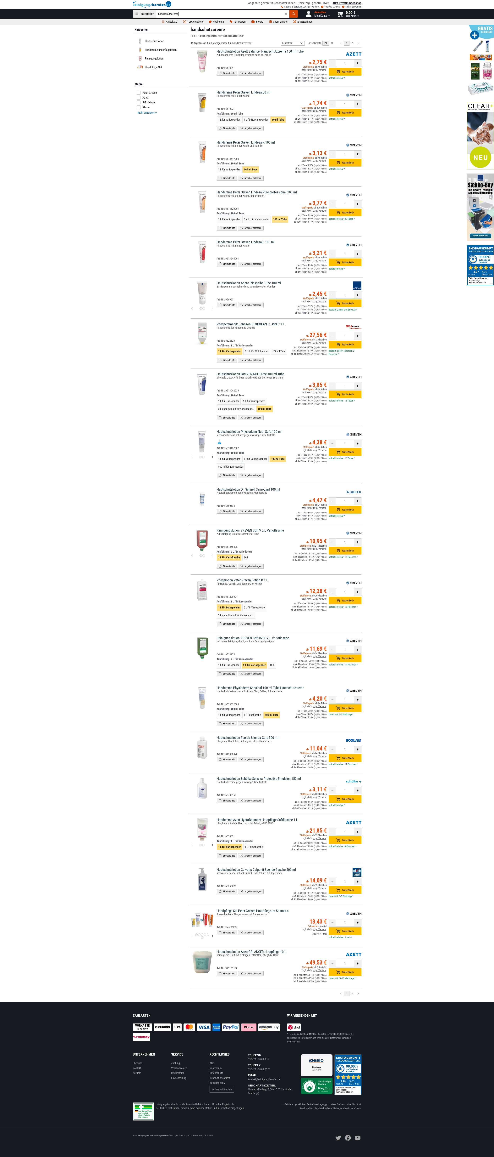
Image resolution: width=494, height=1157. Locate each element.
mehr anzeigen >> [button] (147, 112)
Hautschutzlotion (154, 41)
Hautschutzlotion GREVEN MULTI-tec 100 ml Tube (250, 374)
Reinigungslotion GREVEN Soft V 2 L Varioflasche (250, 530)
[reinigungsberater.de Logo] (152, 4)
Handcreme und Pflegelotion (160, 50)
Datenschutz (216, 1072)
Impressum (216, 1068)
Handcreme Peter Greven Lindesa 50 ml (243, 92)
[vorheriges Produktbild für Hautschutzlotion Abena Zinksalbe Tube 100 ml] (192, 308)
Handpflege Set (153, 67)
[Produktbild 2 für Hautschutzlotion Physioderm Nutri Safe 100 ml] (203, 457)
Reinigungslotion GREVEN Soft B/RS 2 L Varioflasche (253, 638)
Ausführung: (230, 113)
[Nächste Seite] (358, 43)
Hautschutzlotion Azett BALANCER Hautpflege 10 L (251, 952)
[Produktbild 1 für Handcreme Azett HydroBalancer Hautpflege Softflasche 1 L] (201, 845)
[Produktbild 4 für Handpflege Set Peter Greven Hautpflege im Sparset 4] (205, 934)
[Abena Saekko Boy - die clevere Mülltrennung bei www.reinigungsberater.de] (480, 207)
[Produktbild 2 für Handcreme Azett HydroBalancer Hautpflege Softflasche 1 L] (203, 845)
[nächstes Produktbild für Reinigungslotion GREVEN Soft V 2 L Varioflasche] (212, 556)
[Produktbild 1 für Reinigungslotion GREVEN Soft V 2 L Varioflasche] (201, 555)
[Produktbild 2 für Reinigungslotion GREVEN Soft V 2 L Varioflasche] (203, 555)
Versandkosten (179, 1068)
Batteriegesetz (217, 1082)
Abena (146, 107)
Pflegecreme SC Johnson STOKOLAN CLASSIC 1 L (251, 324)
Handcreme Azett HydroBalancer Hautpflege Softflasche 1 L (257, 820)
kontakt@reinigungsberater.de (264, 1079)
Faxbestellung (178, 1078)
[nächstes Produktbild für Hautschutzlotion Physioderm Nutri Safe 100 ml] (212, 457)
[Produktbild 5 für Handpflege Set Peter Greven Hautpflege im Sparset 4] (208, 934)
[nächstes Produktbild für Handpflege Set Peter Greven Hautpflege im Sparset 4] (212, 936)
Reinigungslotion (154, 58)
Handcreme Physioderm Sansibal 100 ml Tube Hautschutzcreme (260, 688)
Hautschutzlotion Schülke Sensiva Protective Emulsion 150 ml (259, 779)
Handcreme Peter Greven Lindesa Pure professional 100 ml (257, 192)
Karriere (137, 1072)
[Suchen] (293, 14)
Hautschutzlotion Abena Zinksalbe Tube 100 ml (249, 283)
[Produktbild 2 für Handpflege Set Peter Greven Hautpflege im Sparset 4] (199, 934)
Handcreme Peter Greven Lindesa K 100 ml (246, 142)
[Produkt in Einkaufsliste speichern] (227, 73)
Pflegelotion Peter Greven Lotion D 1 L (242, 580)
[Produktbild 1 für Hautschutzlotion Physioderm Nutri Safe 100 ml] (201, 457)
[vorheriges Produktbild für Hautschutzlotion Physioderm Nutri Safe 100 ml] (192, 457)
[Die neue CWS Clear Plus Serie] (480, 136)
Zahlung (175, 1063)
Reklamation (178, 1072)
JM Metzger (149, 102)
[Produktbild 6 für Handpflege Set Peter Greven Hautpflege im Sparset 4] (202, 937)
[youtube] (357, 1138)
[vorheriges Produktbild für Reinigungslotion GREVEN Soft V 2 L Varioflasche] (192, 556)
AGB (212, 1063)
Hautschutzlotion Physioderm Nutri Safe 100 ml (249, 432)
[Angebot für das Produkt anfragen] (251, 73)
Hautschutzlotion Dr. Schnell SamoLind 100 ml (248, 489)
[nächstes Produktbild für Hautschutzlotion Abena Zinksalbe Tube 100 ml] (212, 308)
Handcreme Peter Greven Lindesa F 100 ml (246, 242)
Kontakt (137, 1068)
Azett (145, 97)
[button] (317, 14)
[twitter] (338, 1138)
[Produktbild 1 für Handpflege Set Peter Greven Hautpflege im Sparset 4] (196, 934)
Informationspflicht (220, 1078)
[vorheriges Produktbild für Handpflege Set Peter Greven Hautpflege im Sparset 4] (192, 936)
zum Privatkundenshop (347, 3)
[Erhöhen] (357, 63)
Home (194, 36)
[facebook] (348, 1138)
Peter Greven (149, 92)
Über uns (137, 1063)
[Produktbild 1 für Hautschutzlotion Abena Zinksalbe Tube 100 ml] (201, 308)
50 (332, 43)
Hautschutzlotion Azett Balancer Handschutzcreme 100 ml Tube (260, 51)
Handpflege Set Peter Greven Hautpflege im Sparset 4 (253, 911)
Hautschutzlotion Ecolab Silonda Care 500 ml (247, 738)
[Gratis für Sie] (480, 61)
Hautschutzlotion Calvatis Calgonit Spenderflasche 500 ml (256, 870)
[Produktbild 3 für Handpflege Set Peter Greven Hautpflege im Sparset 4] (202, 934)
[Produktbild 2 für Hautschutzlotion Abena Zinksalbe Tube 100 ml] (203, 308)
